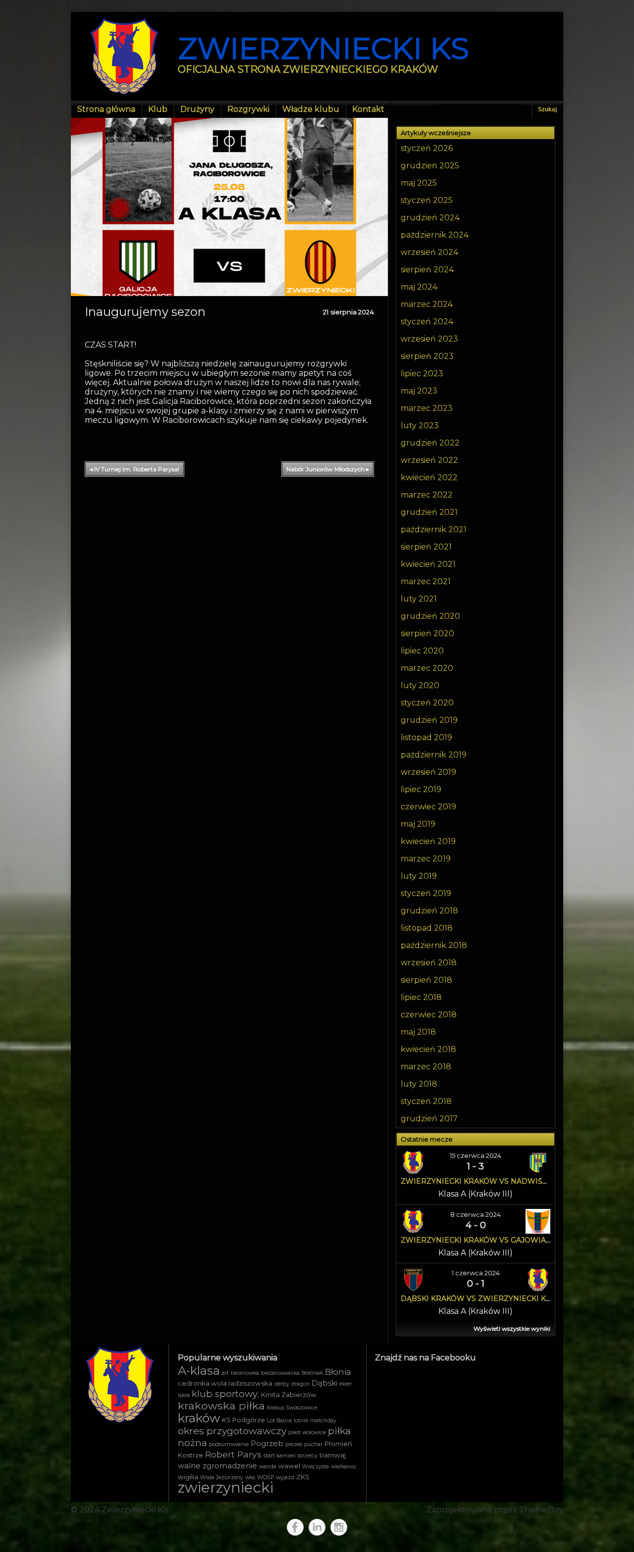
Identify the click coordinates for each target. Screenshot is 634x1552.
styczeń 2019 (426, 893)
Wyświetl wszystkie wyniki (512, 1328)
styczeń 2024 (427, 321)
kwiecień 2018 (428, 1049)
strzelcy (307, 1455)
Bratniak (312, 1373)
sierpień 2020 (427, 633)
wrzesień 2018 (429, 962)
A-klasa (199, 1370)
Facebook (295, 1527)
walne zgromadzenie (217, 1465)
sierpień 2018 (426, 980)
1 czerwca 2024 (476, 1273)
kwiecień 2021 (428, 564)
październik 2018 (434, 945)
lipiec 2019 (421, 789)
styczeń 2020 (427, 702)
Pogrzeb (267, 1443)
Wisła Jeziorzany (221, 1477)
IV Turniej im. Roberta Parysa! (134, 469)
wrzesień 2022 (429, 460)
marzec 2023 (427, 408)
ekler (345, 1384)
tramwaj (332, 1455)
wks (250, 1477)
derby (281, 1384)
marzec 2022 (427, 495)
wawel (289, 1466)
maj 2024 (419, 287)
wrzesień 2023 (429, 339)
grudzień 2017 (429, 1118)
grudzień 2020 (430, 616)
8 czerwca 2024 (475, 1214)
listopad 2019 (426, 737)
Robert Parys (233, 1454)
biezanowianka (280, 1373)
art (225, 1373)
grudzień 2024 (430, 217)
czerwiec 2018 (429, 1014)
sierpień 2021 (426, 546)
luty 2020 (420, 685)
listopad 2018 (427, 928)
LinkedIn (317, 1527)
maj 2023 (419, 391)
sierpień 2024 (427, 269)
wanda (267, 1466)
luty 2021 (419, 598)
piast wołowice (307, 1432)
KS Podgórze (243, 1420)
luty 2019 (419, 876)
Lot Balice (279, 1420)
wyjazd (285, 1477)
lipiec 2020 (422, 650)
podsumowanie (229, 1444)
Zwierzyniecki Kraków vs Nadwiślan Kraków (497, 1181)
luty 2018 (419, 1084)
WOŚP (265, 1477)
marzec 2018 (426, 1066)
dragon (300, 1384)
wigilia (188, 1477)
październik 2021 (434, 529)
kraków (199, 1417)
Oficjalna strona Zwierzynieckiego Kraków (308, 69)
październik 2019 (434, 754)
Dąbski (324, 1383)
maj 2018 (418, 1032)
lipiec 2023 (422, 373)
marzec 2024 (427, 304)
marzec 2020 (427, 668)
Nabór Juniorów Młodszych (327, 469)
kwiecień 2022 (429, 477)
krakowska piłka (221, 1405)
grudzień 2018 (429, 910)
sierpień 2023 (427, 356)
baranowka (245, 1373)
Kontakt (368, 109)
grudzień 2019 (429, 720)
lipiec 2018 (421, 997)
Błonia (338, 1372)
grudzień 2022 (430, 443)
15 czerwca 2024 (475, 1155)
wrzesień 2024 (429, 252)
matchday (323, 1420)
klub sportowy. (225, 1394)
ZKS (303, 1477)
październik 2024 (435, 235)
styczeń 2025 (427, 200)
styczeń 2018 (426, 1101)
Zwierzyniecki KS (323, 48)
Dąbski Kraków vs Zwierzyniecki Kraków (488, 1298)
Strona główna (106, 109)
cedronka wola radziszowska (225, 1383)
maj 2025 (419, 183)
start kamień (280, 1455)
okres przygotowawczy (232, 1431)
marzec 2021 (426, 581)
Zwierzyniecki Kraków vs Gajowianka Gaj (489, 1240)
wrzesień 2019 (428, 772)
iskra (184, 1395)
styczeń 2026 (427, 148)
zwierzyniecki (225, 1487)
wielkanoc (344, 1466)
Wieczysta (315, 1466)
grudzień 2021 (429, 512)
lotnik (301, 1420)
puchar (313, 1444)
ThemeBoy (541, 1509)
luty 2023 (420, 425)
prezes (293, 1444)
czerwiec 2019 (428, 806)
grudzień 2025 (430, 165)
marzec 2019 (426, 858)
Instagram (339, 1527)
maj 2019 (418, 824)
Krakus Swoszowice (292, 1407)
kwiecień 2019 (428, 841)
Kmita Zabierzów (289, 1395)
